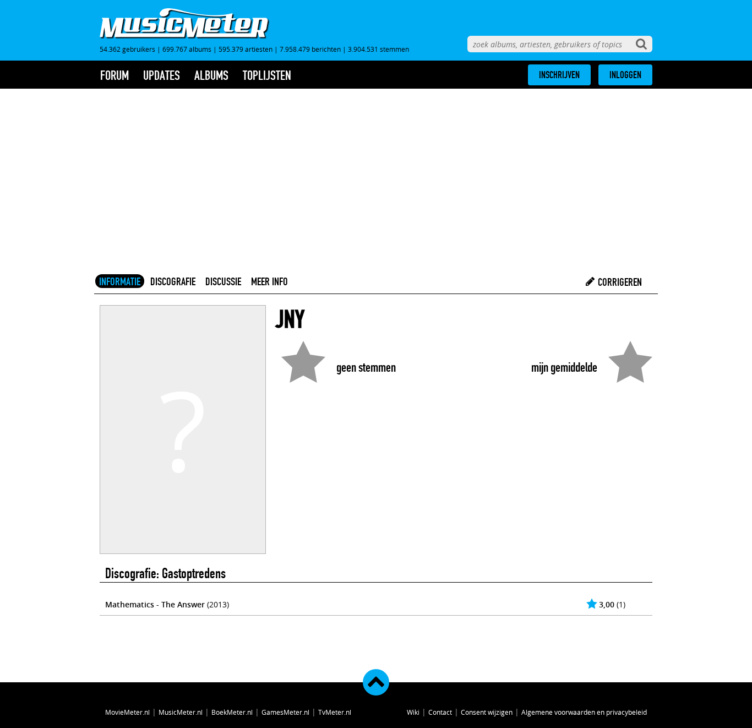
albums (211, 75)
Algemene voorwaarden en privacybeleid (584, 712)
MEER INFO (269, 281)
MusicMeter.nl (181, 712)
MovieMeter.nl (127, 712)
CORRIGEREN (619, 282)
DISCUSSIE (223, 281)
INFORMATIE (119, 281)
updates (161, 75)
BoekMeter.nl (232, 712)
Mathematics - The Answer (155, 604)
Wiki (413, 712)
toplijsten (267, 75)
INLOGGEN (625, 75)
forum (114, 75)
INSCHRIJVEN (559, 75)
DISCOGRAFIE (172, 281)
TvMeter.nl (334, 712)
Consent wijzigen (487, 712)
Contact (440, 712)
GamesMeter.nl (285, 712)
